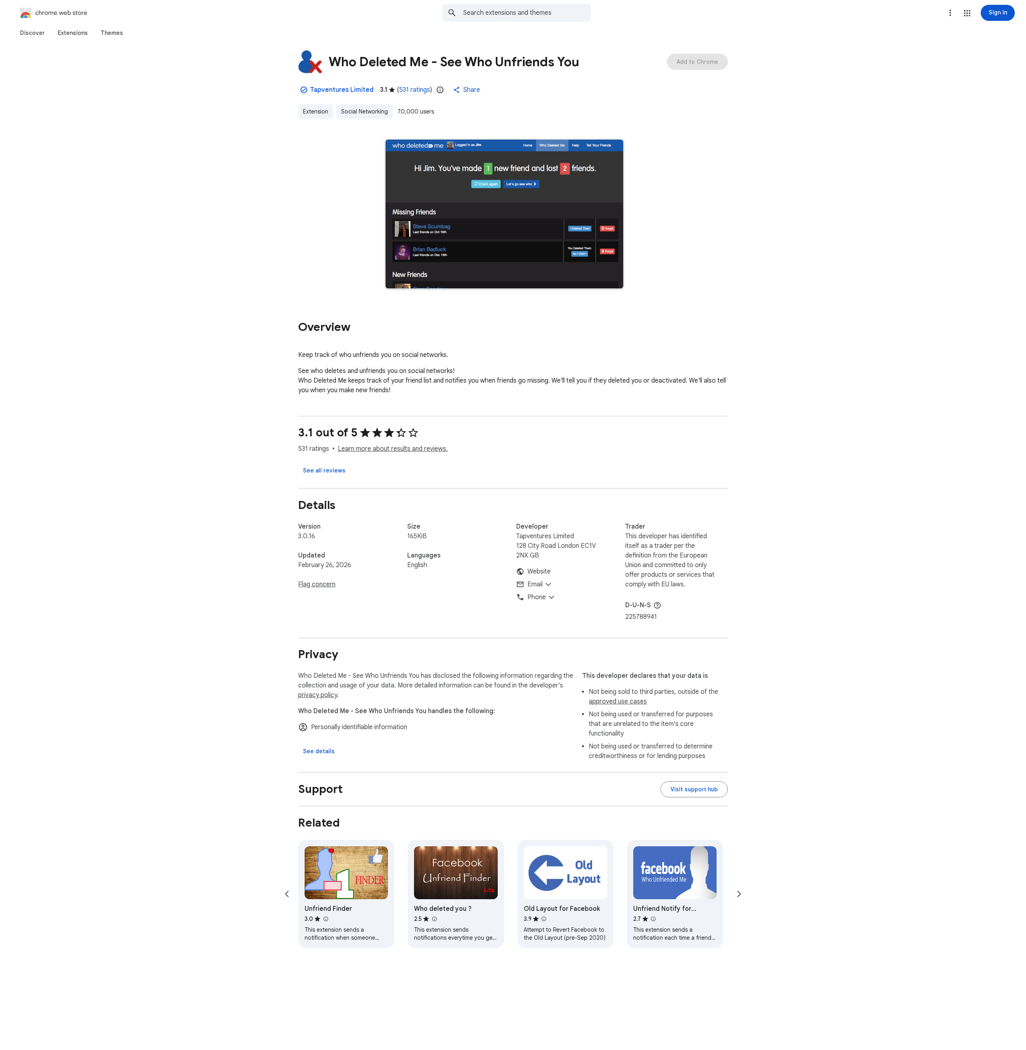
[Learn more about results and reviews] (657, 605)
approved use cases (618, 701)
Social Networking (364, 111)
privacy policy (317, 695)
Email (535, 584)
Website (539, 572)
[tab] (32, 33)
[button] (967, 13)
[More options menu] (950, 13)
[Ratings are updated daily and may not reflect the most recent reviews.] (440, 90)
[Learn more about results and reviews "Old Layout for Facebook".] (543, 918)
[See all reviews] (324, 470)
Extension (315, 111)
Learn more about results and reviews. (393, 449)
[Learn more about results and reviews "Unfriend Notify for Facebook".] (653, 918)
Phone (536, 597)
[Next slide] (739, 894)
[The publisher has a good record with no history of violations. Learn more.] (303, 89)
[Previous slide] (287, 894)
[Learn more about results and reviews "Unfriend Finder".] (325, 918)
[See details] (318, 751)
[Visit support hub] (694, 789)
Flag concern (316, 584)
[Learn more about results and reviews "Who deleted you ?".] (434, 918)
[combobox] (527, 13)
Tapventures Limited (342, 90)
